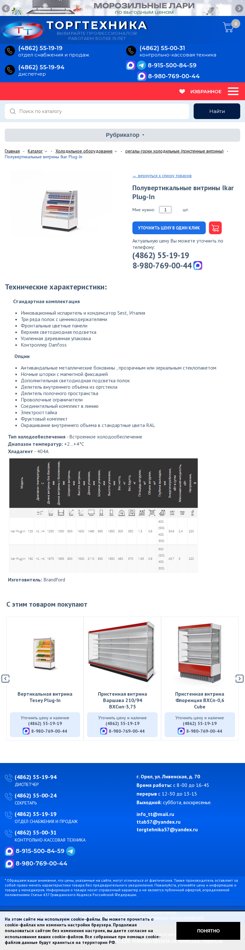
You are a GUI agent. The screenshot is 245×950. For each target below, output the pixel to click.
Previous (6, 9)
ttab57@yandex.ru (159, 822)
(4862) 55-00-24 (35, 795)
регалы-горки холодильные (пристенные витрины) (174, 151)
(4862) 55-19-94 (35, 777)
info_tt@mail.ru (155, 814)
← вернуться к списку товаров (162, 175)
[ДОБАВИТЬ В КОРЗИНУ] (214, 227)
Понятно (208, 930)
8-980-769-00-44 (174, 76)
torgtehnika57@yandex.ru (167, 829)
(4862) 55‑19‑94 (41, 67)
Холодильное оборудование (84, 151)
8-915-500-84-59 (172, 65)
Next (238, 9)
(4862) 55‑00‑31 (162, 48)
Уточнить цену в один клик (169, 228)
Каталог (35, 151)
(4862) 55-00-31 (35, 832)
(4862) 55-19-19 (160, 255)
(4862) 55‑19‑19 (40, 48)
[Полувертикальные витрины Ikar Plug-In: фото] (66, 204)
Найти (217, 111)
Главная (12, 151)
